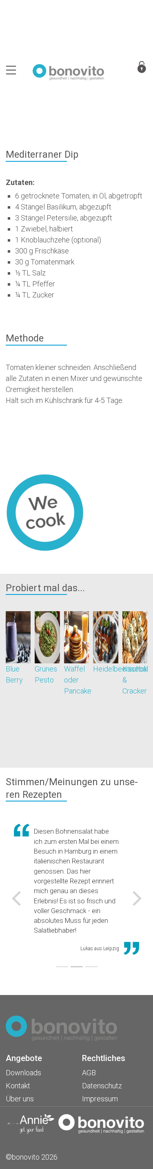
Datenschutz (102, 1085)
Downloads (23, 1072)
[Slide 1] (62, 966)
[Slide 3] (91, 966)
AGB (89, 1072)
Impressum (100, 1098)
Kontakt (18, 1085)
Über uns (20, 1098)
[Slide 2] (77, 966)
